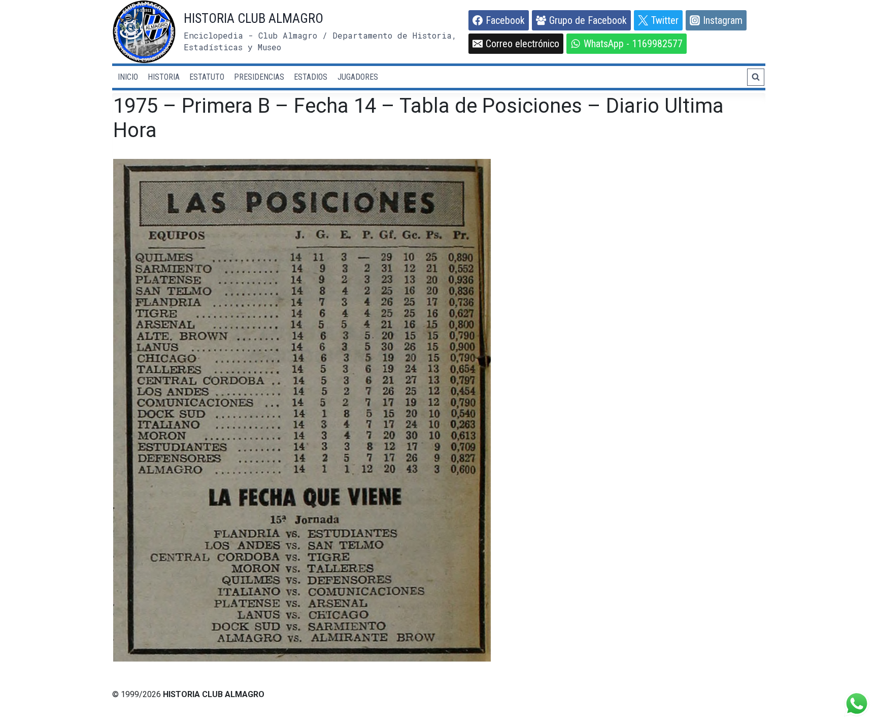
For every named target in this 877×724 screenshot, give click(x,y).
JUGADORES (358, 77)
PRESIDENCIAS (259, 77)
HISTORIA (164, 77)
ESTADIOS (310, 77)
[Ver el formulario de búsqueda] (755, 77)
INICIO (128, 77)
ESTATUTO (206, 77)
